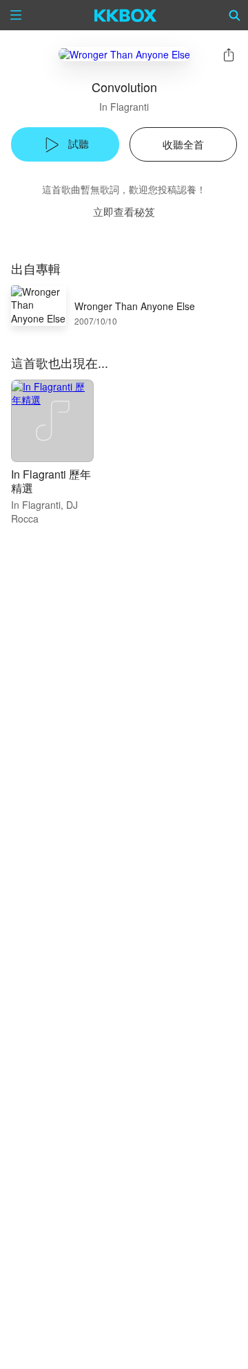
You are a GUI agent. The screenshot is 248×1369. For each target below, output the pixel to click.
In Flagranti (124, 106)
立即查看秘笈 (124, 211)
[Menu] (16, 15)
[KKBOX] (126, 15)
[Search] (235, 15)
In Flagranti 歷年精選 (51, 481)
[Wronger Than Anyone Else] (124, 54)
